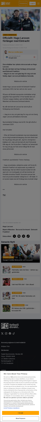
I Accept (20, 413)
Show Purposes (20, 418)
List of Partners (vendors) (11, 408)
